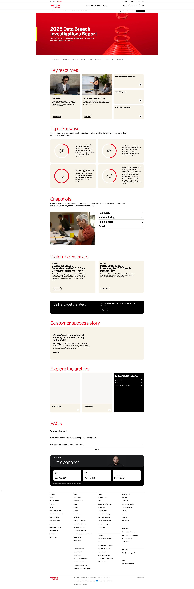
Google (76, 510)
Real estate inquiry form (80, 565)
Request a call (119, 478)
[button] (143, 1)
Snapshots (75, 59)
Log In (125, 5)
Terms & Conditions (84, 577)
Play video (56, 352)
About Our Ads (109, 581)
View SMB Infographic (141, 116)
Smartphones (77, 497)
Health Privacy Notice (79, 581)
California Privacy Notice (103, 577)
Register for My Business (104, 504)
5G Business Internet (79, 527)
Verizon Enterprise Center (105, 520)
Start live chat (90, 478)
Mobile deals (77, 537)
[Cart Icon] (143, 5)
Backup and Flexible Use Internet (83, 534)
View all (97, 449)
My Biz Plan (77, 517)
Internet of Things (54, 517)
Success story (98, 59)
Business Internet (54, 500)
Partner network (102, 542)
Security (52, 507)
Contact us (125, 1)
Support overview (102, 497)
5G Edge (52, 524)
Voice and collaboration (56, 510)
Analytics (84, 584)
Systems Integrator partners (105, 545)
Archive (107, 59)
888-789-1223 (60, 478)
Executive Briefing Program (105, 558)
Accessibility (101, 527)
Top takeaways (65, 59)
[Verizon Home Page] (54, 578)
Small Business (54, 530)
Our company (125, 500)
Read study (87, 116)
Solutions (99, 5)
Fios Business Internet (80, 524)
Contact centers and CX (56, 514)
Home (51, 11)
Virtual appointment (79, 562)
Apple (75, 504)
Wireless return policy (104, 555)
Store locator (101, 507)
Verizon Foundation (127, 507)
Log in (68, 483)
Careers (124, 510)
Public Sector (53, 537)
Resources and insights (128, 532)
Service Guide (126, 542)
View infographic (141, 100)
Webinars (83, 59)
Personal (52, 1)
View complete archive (122, 385)
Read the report (57, 116)
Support (132, 1)
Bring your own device (80, 520)
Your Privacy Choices (91, 581)
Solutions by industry (55, 527)
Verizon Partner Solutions (105, 538)
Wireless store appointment (81, 558)
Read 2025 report (58, 408)
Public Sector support (104, 524)
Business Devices (78, 500)
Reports (68, 11)
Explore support (76, 483)
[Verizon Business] (55, 6)
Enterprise (52, 534)
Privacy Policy (93, 577)
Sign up (90, 59)
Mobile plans (77, 514)
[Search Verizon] (134, 5)
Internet (93, 5)
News (123, 514)
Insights (105, 5)
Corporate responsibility (128, 504)
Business (59, 1)
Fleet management (55, 520)
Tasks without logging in (104, 514)
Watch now (57, 289)
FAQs (113, 59)
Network (52, 504)
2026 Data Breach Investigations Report (79, 11)
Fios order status (102, 510)
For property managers (104, 548)
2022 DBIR (118, 383)
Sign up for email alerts (128, 563)
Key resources (55, 59)
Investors (124, 517)
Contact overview (78, 552)
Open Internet (77, 584)
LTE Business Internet (80, 530)
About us (124, 497)
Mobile (88, 5)
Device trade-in (102, 552)
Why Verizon (125, 520)
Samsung (76, 507)
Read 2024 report (90, 408)
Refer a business (102, 562)
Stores (138, 1)
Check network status (104, 517)
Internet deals (77, 540)
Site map (76, 577)
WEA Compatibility (127, 538)
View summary (141, 85)
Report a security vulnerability (130, 535)
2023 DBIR (119, 380)
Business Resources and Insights (60, 11)
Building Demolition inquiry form (82, 568)
